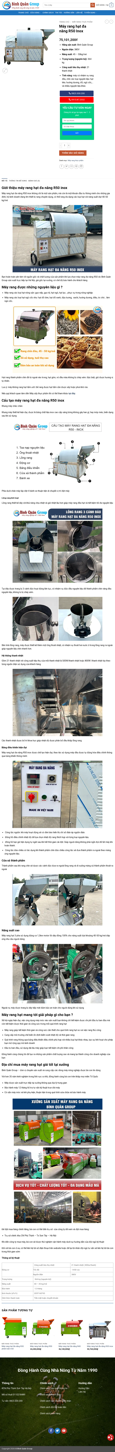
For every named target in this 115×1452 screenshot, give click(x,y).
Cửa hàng (34, 13)
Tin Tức (58, 13)
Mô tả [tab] (4, 181)
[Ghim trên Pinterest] (76, 166)
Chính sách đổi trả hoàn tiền (53, 1407)
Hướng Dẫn (69, 13)
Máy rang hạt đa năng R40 (70, 1346)
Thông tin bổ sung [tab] (18, 181)
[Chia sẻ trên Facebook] (61, 166)
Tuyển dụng (89, 13)
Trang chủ (23, 13)
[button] (104, 5)
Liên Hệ (79, 13)
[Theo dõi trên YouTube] (64, 1431)
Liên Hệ (82, 1392)
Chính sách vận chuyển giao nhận (55, 1401)
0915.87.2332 (78, 99)
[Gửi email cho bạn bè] (71, 166)
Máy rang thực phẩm (82, 22)
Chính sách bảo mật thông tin (53, 1388)
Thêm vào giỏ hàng (73, 153)
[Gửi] (92, 5)
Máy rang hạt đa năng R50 (41, 1346)
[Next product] (107, 22)
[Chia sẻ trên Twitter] (66, 166)
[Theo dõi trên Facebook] (51, 1431)
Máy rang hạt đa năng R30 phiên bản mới (13, 1347)
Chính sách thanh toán (50, 1394)
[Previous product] (111, 22)
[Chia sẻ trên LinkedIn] (81, 166)
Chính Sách (48, 13)
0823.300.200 (78, 93)
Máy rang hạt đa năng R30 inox (100, 1346)
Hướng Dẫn (83, 1388)
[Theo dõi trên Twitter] (57, 1431)
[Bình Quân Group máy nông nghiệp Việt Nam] (21, 5)
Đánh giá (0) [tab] (34, 181)
